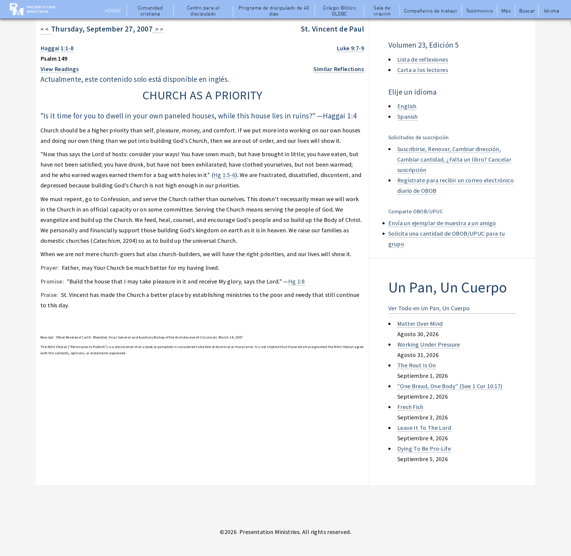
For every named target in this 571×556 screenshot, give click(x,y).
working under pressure (428, 344)
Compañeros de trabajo (430, 11)
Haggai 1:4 (340, 115)
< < (45, 29)
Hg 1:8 (296, 281)
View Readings (59, 69)
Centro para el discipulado (203, 11)
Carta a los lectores (422, 69)
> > (158, 29)
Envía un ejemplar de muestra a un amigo (442, 223)
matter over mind (420, 323)
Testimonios (479, 11)
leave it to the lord (424, 427)
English (407, 106)
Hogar (113, 11)
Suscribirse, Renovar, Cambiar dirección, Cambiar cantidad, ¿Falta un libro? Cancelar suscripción (454, 159)
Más (506, 11)
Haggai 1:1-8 (57, 48)
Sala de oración (382, 11)
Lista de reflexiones (422, 59)
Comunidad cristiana (150, 11)
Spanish (407, 116)
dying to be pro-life (424, 448)
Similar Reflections (338, 69)
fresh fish (410, 407)
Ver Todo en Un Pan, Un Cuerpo (429, 308)
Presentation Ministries (41, 9)
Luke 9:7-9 (350, 48)
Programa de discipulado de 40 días (274, 11)
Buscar (527, 11)
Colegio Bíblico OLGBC (339, 11)
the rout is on (416, 365)
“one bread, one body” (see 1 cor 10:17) (450, 386)
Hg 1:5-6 (224, 174)
